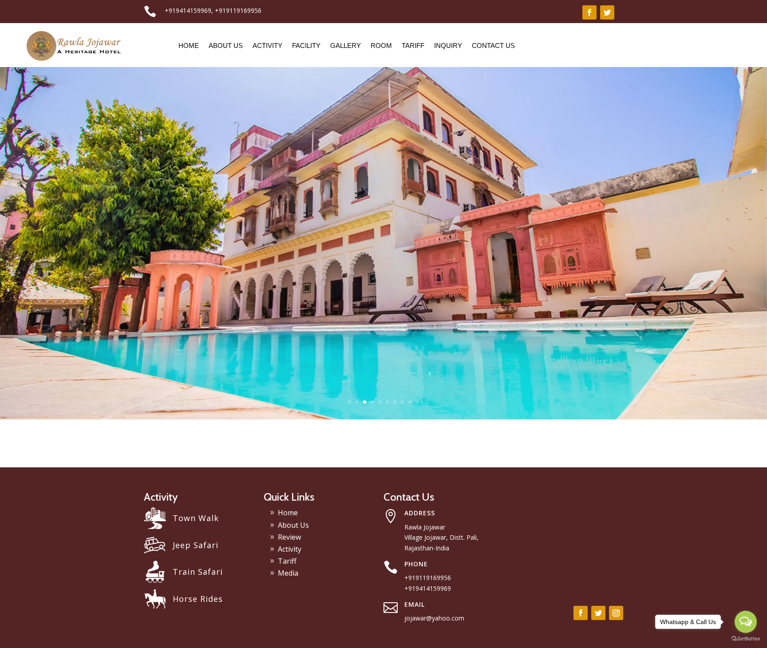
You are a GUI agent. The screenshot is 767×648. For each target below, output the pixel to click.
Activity (267, 45)
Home (188, 45)
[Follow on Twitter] (607, 12)
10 (417, 401)
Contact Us (493, 45)
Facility (306, 45)
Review (289, 537)
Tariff (413, 45)
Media (288, 573)
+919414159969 (188, 10)
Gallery (345, 45)
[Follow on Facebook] (589, 12)
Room (381, 45)
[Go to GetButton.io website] (745, 639)
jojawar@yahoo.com (434, 618)
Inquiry (448, 45)
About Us (226, 45)
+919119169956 (238, 10)
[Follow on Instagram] (616, 613)
